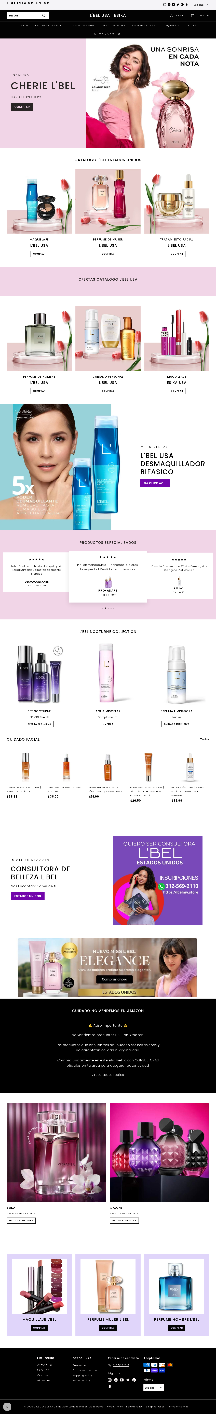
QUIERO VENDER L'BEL (108, 34)
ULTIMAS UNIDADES (21, 1220)
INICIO (24, 25)
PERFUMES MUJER (114, 25)
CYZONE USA (45, 1365)
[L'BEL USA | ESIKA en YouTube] (122, 1380)
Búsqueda (79, 1365)
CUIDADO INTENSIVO (177, 724)
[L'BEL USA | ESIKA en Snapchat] (110, 1386)
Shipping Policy (82, 1375)
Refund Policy (81, 1380)
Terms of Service (178, 1406)
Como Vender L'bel (85, 1370)
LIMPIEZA (108, 724)
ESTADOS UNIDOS (27, 896)
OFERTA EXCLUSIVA (39, 724)
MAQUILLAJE (171, 25)
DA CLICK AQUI (155, 483)
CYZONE (191, 25)
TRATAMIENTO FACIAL (49, 25)
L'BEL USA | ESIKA (108, 15)
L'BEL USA (43, 1375)
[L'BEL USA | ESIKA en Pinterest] (134, 1380)
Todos (204, 739)
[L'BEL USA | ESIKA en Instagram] (110, 1380)
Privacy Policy (114, 1406)
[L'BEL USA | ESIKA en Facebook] (116, 1380)
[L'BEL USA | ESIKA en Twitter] (128, 1380)
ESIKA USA (43, 1370)
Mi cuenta (43, 1380)
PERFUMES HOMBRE (144, 25)
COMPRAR (22, 107)
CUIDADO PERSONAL (83, 25)
